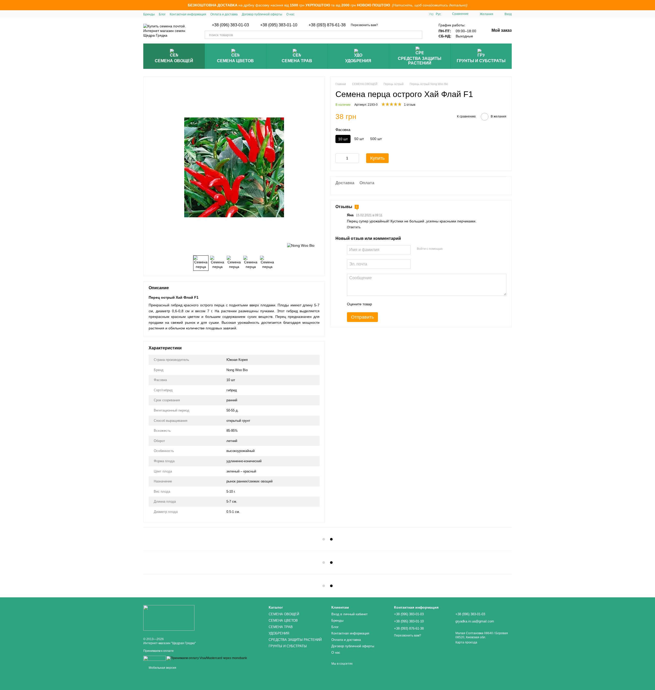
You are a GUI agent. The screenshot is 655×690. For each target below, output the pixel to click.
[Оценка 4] (405, 304)
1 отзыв (409, 104)
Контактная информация (188, 14)
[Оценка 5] (413, 304)
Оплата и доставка (224, 14)
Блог (162, 14)
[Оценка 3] (397, 304)
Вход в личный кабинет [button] (349, 614)
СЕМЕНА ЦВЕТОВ (235, 61)
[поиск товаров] (418, 35)
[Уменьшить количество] (339, 158)
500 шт (376, 138)
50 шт (359, 138)
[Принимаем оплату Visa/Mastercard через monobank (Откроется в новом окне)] (207, 658)
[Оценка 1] (380, 304)
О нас (290, 14)
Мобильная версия (162, 668)
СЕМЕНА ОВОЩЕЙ (174, 61)
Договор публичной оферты (262, 14)
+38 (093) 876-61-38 (327, 25)
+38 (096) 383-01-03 (230, 25)
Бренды (149, 14)
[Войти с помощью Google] (456, 249)
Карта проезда (466, 642)
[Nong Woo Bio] (301, 245)
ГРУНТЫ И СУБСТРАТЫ (481, 61)
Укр (431, 14)
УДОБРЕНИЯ (358, 61)
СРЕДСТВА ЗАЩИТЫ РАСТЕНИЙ (419, 60)
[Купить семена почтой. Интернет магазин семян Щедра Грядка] (168, 617)
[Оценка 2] (389, 304)
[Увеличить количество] (355, 158)
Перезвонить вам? (364, 25)
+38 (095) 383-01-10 (278, 25)
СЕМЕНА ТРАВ (297, 61)
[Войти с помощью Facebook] (448, 249)
